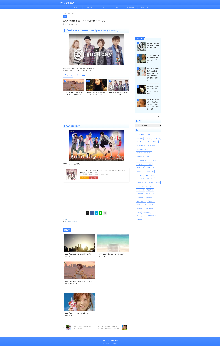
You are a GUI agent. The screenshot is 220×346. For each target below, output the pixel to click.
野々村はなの (141, 216)
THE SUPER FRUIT (142, 149)
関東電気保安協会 (153, 216)
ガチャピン (140, 171)
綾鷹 (139, 212)
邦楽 (103, 7)
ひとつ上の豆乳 (141, 160)
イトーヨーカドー (72, 221)
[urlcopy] (105, 213)
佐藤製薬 (140, 193)
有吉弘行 (151, 201)
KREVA (148, 138)
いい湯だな (140, 156)
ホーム (75, 7)
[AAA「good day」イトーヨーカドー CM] (96, 213)
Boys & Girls (141, 134)
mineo (146, 141)
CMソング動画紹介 (67, 3)
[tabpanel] (73, 87)
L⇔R (139, 141)
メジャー (153, 186)
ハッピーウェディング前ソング (145, 178)
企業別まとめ (144, 7)
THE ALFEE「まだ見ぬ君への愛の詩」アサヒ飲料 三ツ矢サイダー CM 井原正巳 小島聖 (153, 104)
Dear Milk (151, 134)
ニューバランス (150, 175)
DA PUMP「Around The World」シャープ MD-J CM (153, 45)
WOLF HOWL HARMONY (144, 153)
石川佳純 (140, 208)
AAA (66, 219)
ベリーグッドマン (154, 182)
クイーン (150, 171)
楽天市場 (93, 178)
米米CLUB (149, 208)
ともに (149, 156)
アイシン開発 (153, 160)
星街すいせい (141, 201)
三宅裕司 (150, 190)
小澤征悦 (149, 197)
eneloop (140, 138)
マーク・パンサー (142, 186)
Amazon (84, 178)
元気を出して (150, 193)
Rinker (86, 173)
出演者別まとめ (130, 7)
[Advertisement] (96, 110)
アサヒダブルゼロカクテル (144, 164)
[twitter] (87, 213)
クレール (140, 175)
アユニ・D (140, 167)
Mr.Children (141, 145)
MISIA (155, 141)
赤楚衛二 (147, 212)
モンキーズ (140, 190)
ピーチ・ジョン (141, 182)
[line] (100, 213)
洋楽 (117, 7)
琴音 (151, 204)
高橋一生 (140, 219)
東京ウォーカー (141, 204)
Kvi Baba (157, 138)
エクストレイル (151, 167)
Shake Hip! (152, 145)
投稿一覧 (89, 7)
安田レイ (140, 197)
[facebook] (92, 213)
